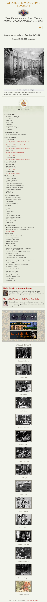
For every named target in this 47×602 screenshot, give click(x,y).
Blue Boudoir (9, 201)
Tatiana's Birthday (10, 243)
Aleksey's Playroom (23, 461)
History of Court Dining (12, 239)
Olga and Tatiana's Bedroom (13, 189)
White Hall (9, 120)
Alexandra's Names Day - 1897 (14, 236)
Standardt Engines (11, 280)
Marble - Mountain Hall (12, 128)
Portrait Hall (9, 129)
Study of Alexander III (12, 203)
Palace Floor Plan (10, 262)
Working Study (10, 171)
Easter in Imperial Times (12, 238)
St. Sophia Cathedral (11, 266)
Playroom (8, 191)
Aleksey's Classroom (11, 180)
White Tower (9, 222)
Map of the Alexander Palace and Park (16, 257)
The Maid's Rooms (11, 193)
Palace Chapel (9, 122)
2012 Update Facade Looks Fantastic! (16, 134)
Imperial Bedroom (11, 146)
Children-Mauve (23, 528)
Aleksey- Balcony (23, 511)
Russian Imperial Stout (12, 241)
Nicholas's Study (23, 444)
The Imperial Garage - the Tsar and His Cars (17, 229)
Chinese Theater (10, 211)
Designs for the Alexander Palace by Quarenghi (18, 248)
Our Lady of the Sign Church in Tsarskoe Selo (18, 261)
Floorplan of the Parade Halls (13, 253)
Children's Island (10, 210)
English (8, 141)
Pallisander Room (10, 157)
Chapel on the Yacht (11, 273)
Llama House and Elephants (13, 217)
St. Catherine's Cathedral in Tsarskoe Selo (17, 264)
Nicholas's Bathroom (23, 544)
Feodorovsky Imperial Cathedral (14, 250)
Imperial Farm (9, 213)
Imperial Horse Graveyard (13, 215)
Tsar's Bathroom (10, 166)
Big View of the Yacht (12, 271)
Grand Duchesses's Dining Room (15, 185)
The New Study (10, 164)
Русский (27, 141)
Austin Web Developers (32, 600)
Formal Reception (23, 478)
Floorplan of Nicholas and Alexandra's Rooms (18, 252)
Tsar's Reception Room (12, 168)
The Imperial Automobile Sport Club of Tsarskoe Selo (20, 227)
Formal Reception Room (12, 143)
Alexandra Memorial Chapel (13, 197)
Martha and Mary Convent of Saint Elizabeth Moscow (20, 259)
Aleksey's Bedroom (11, 178)
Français (18, 141)
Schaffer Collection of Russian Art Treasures (17, 288)
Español (13, 141)
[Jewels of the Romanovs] (23, 317)
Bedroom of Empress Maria (13, 199)
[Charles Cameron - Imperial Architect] (23, 326)
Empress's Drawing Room (13, 276)
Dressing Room (10, 139)
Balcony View (23, 494)
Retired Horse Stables (11, 221)
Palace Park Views (11, 219)
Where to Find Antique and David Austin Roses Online (21, 299)
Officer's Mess (10, 278)
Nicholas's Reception (23, 578)
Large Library (9, 119)
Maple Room (9, 150)
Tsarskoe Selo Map (23, 595)
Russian (22, 152)
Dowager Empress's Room (13, 275)
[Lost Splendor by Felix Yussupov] (23, 335)
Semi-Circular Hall (11, 126)
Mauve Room (9, 154)
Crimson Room (10, 182)
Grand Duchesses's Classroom (14, 183)
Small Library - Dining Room (13, 117)
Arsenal (8, 208)
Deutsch (22, 141)
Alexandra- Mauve (23, 561)
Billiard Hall (9, 124)
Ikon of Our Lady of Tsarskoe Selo (15, 255)
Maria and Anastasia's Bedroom (14, 187)
